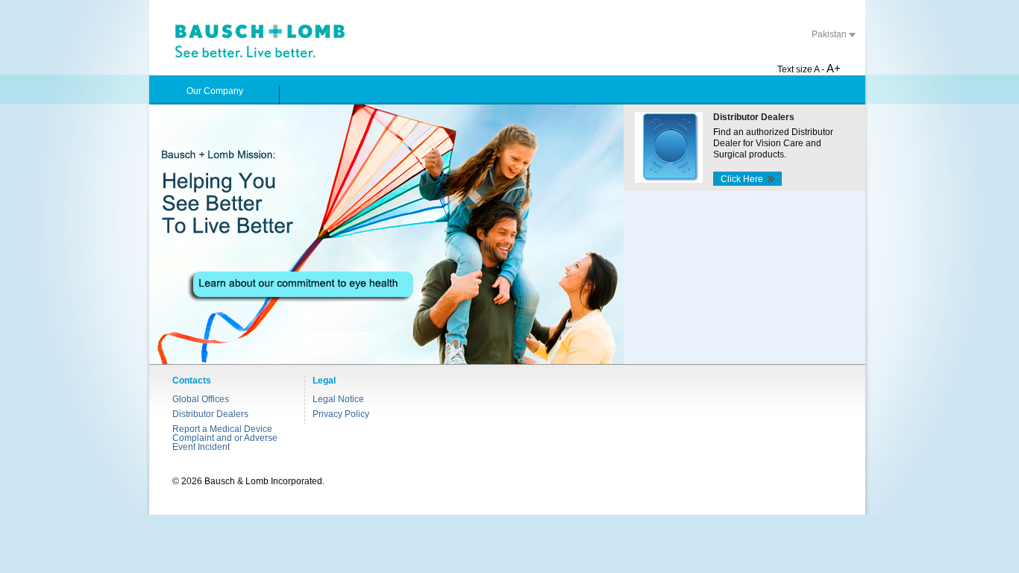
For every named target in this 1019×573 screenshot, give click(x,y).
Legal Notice (338, 399)
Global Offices (200, 399)
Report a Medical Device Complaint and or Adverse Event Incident (225, 438)
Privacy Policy (341, 414)
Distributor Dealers (210, 414)
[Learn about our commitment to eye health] (386, 234)
